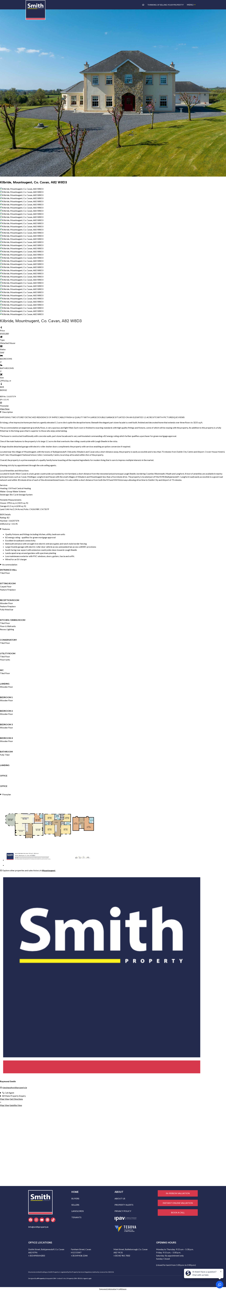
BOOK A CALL (178, 1212)
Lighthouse (122, 1289)
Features (6, 529)
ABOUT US (120, 1198)
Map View (4, 1099)
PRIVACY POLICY (123, 1211)
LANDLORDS (77, 1211)
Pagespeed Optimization (107, 1289)
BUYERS (75, 1198)
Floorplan (6, 794)
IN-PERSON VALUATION (178, 1193)
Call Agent (9, 1092)
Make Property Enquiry (15, 1096)
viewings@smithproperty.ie (14, 1087)
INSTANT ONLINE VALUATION (178, 1203)
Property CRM (72, 1278)
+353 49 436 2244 (79, 1255)
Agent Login (87, 1278)
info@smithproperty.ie (38, 1227)
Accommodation (9, 564)
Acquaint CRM (51, 1278)
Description (7, 412)
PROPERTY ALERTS (124, 1204)
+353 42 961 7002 (122, 1255)
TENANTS (76, 1217)
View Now (4, 409)
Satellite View (16, 1105)
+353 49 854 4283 (36, 1255)
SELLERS (75, 1204)
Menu (190, 4)
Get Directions (16, 1099)
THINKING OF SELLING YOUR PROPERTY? (165, 5)
